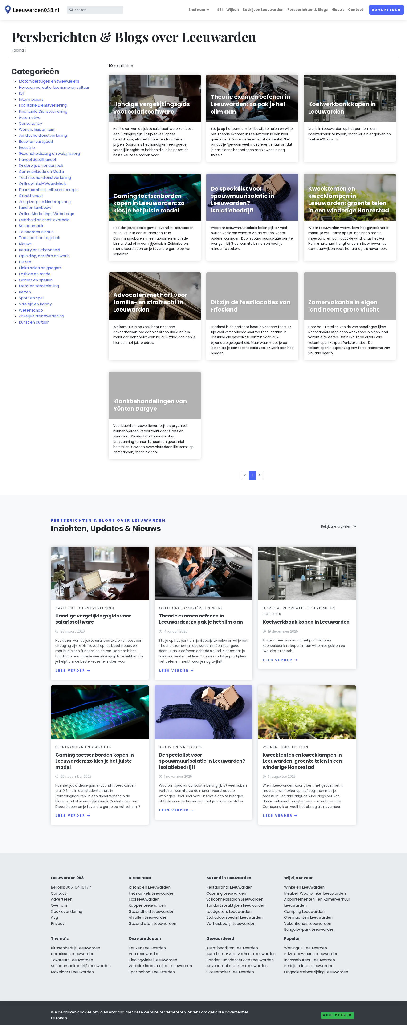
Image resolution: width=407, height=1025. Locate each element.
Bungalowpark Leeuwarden (309, 929)
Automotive (30, 117)
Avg (54, 917)
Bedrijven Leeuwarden (263, 9)
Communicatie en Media (41, 171)
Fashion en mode (34, 274)
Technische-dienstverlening (45, 177)
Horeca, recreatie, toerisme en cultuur (54, 87)
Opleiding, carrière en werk (44, 256)
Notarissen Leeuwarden (72, 954)
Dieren (25, 262)
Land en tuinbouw (35, 207)
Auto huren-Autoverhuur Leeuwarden (241, 954)
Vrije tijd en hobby (35, 304)
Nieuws (337, 9)
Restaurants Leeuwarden (229, 887)
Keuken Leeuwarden (147, 948)
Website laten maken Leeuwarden (160, 966)
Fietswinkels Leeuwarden (151, 893)
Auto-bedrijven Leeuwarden (232, 948)
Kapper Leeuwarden (147, 905)
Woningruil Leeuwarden (305, 948)
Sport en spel (31, 298)
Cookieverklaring (66, 911)
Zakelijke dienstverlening (41, 316)
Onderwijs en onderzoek (41, 165)
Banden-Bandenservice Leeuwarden (240, 960)
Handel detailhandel (37, 159)
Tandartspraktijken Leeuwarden (235, 905)
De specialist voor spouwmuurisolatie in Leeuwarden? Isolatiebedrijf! (202, 761)
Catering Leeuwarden (226, 893)
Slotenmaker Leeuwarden (230, 972)
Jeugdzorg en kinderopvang (45, 201)
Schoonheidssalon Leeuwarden (234, 899)
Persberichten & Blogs (307, 9)
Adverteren (386, 10)
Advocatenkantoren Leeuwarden (237, 966)
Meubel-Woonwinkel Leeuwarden (315, 893)
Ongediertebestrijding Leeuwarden (316, 972)
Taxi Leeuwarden (144, 899)
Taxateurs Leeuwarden (72, 960)
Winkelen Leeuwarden (304, 887)
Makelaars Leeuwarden (72, 972)
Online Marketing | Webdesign (46, 213)
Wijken (232, 9)
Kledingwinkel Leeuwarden (153, 960)
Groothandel (31, 195)
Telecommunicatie (36, 232)
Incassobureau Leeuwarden (309, 960)
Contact (355, 9)
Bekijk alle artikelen (336, 526)
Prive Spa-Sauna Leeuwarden (311, 954)
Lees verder (70, 671)
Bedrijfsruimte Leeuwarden (308, 966)
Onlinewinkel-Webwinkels (42, 183)
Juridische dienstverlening (43, 135)
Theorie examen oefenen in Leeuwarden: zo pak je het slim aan (201, 619)
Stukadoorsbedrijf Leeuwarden (234, 917)
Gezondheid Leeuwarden (151, 911)
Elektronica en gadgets (40, 268)
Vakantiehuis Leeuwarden (307, 923)
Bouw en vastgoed (36, 141)
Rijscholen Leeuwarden (150, 887)
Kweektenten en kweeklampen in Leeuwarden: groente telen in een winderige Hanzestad (302, 761)
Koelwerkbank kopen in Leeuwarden (306, 622)
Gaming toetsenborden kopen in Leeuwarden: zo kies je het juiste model (94, 761)
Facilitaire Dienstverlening (43, 105)
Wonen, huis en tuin (36, 129)
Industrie (27, 147)
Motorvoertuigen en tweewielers (49, 81)
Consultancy (30, 123)
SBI (220, 9)
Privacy (58, 923)
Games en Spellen (36, 280)
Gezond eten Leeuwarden (152, 923)
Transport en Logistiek (39, 237)
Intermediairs (31, 99)
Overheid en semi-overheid (44, 220)
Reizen (25, 292)
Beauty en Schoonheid (39, 250)
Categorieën (35, 71)
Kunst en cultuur (34, 322)
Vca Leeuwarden (144, 954)
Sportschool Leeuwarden (152, 972)
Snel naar (197, 9)
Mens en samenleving (39, 286)
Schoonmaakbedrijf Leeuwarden (81, 966)
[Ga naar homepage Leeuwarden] (31, 10)
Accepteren (337, 1015)
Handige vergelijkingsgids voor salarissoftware (93, 619)
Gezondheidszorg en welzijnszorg (49, 153)
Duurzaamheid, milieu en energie (49, 189)
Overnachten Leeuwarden (308, 917)
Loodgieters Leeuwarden (229, 911)
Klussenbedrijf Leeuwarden (75, 948)
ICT (22, 93)
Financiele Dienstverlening (43, 111)
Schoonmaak (31, 225)
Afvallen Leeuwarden (148, 917)
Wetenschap (31, 310)
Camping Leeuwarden (304, 911)
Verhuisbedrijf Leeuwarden (230, 923)
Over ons (59, 905)
